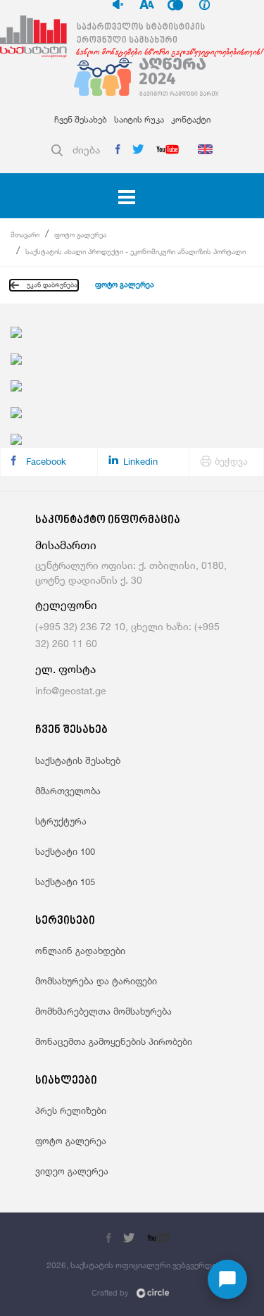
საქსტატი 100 (65, 851)
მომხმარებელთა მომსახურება (103, 1011)
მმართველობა (68, 790)
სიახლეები (66, 1081)
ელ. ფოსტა (65, 669)
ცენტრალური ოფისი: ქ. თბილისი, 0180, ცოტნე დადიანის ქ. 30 (131, 572)
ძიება (86, 150)
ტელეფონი (66, 605)
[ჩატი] (227, 1279)
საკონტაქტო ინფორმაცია (107, 520)
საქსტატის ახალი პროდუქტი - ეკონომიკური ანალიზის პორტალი (135, 251)
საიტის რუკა (139, 119)
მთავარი (25, 234)
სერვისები (65, 921)
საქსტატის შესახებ (77, 760)
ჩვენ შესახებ (80, 119)
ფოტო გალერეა (80, 234)
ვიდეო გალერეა (71, 1171)
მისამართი (65, 545)
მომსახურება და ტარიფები (96, 980)
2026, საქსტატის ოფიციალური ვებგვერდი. (132, 1265)
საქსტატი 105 (65, 881)
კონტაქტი (190, 119)
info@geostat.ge (70, 690)
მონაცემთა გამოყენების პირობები (113, 1041)
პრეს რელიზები (70, 1110)
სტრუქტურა (61, 821)
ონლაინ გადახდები (80, 950)
